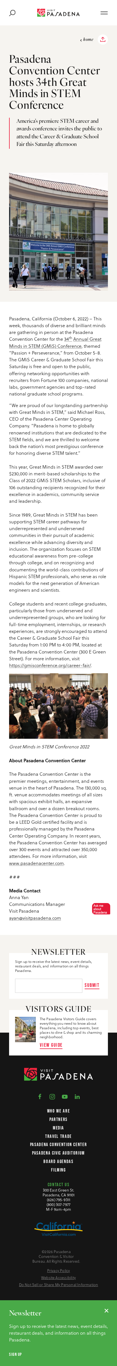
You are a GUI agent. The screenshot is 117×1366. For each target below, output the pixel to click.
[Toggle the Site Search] (12, 12)
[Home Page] (58, 13)
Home (88, 40)
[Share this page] (103, 39)
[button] (99, 908)
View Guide (51, 1045)
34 (68, 339)
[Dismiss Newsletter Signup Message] (106, 1311)
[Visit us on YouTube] (64, 1096)
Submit (92, 985)
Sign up (15, 1354)
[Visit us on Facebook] (39, 1096)
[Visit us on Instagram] (52, 1096)
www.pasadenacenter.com (36, 863)
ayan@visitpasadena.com (35, 918)
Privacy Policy (58, 1270)
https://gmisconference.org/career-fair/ (50, 665)
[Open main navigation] (104, 13)
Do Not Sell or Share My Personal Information (58, 1284)
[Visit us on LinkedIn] (77, 1096)
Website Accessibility (58, 1277)
